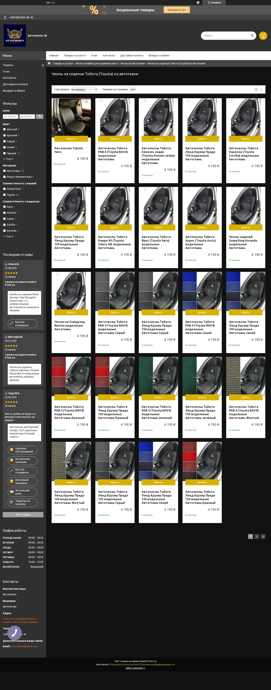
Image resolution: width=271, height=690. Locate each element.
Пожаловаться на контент (124, 664)
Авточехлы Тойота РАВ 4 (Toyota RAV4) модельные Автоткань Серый (113, 327)
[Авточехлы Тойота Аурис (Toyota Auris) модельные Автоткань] (202, 206)
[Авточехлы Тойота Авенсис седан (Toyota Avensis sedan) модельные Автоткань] (158, 117)
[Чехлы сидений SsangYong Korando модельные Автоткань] (245, 206)
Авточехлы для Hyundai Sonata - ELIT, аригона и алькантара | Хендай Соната (24, 432)
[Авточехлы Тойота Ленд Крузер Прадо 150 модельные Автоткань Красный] (115, 376)
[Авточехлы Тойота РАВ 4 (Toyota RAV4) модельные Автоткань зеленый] (158, 376)
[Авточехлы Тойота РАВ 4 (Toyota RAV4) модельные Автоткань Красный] (71, 376)
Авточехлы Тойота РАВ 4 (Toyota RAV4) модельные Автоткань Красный (69, 412)
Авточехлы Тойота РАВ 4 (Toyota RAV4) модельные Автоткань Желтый (244, 412)
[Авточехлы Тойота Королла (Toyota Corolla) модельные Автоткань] (245, 117)
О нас (94, 55)
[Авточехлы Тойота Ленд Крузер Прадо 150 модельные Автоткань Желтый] (71, 461)
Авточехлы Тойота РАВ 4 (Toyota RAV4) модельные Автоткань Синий (200, 327)
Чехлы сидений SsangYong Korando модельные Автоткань (243, 242)
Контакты (109, 55)
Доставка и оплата (131, 55)
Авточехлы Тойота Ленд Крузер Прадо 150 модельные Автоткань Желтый (69, 497)
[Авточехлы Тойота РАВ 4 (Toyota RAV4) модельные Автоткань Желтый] (245, 376)
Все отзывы (23, 514)
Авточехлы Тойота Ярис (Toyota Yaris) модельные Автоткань (156, 242)
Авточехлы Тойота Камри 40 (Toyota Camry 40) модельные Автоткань (114, 242)
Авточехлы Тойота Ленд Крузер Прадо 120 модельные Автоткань (69, 242)
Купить (71, 138)
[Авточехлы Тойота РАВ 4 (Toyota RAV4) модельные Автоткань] (115, 117)
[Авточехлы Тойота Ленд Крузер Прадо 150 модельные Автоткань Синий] (245, 291)
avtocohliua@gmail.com (24, 646)
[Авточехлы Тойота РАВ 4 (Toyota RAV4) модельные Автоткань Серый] (115, 291)
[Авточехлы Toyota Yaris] (71, 117)
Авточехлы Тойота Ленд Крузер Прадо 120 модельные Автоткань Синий (157, 497)
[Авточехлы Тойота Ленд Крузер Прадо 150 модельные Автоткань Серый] (158, 291)
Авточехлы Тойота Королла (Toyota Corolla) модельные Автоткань (244, 154)
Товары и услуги (74, 55)
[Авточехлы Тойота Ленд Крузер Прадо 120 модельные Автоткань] (71, 206)
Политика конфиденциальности (157, 664)
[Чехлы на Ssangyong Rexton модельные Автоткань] (71, 291)
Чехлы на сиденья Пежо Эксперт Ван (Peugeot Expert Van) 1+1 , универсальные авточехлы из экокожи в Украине (24, 302)
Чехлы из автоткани (132, 63)
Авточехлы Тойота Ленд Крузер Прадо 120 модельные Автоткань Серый (113, 497)
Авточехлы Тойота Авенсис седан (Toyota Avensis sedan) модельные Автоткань (158, 156)
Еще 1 (9, 159)
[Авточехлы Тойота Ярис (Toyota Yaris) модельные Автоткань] (158, 206)
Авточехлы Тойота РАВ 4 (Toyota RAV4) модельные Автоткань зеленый (157, 412)
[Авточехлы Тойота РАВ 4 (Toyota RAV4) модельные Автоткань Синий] (202, 291)
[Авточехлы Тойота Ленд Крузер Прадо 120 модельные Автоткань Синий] (158, 461)
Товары (8, 65)
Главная (53, 55)
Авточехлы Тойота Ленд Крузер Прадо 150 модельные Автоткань (200, 154)
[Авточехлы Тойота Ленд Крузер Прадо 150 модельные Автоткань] (202, 117)
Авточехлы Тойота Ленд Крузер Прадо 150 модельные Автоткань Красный (113, 412)
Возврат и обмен (159, 55)
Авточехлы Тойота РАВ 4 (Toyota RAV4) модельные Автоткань (113, 154)
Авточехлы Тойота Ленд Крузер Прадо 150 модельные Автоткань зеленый (200, 412)
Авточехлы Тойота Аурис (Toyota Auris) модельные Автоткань (200, 242)
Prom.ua (152, 661)
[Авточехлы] (15, 35)
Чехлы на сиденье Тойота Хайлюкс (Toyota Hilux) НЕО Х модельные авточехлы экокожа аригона (24, 373)
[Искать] (252, 36)
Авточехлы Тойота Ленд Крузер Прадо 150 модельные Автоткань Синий (244, 327)
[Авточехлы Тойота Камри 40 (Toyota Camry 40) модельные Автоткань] (115, 206)
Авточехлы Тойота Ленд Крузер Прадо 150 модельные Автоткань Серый (157, 327)
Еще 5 (9, 236)
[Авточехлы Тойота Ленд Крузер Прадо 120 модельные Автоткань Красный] (202, 461)
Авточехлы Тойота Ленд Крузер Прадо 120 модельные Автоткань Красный (200, 497)
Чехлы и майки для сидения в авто (97, 63)
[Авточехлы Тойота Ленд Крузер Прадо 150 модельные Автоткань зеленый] (202, 376)
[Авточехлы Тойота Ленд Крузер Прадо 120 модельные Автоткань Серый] (115, 461)
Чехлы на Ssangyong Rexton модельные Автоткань (69, 325)
